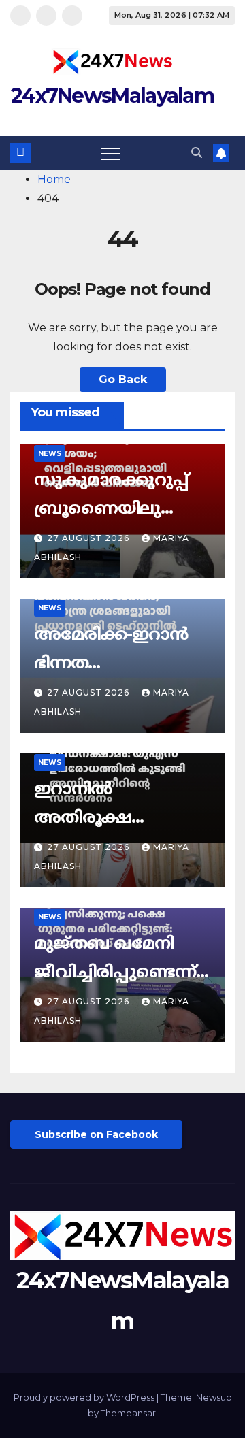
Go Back (123, 379)
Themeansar (128, 1412)
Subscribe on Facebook (96, 1134)
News (49, 453)
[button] (196, 152)
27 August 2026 (89, 538)
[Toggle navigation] (111, 153)
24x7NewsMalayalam (112, 95)
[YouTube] (72, 15)
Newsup (214, 1397)
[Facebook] (20, 15)
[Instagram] (46, 15)
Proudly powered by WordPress (85, 1397)
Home (54, 179)
